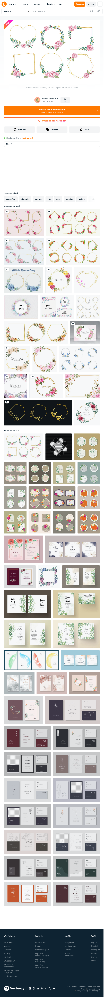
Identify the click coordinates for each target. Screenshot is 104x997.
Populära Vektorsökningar (41, 953)
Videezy (7, 948)
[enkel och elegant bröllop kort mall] (72, 709)
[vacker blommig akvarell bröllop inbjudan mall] (84, 682)
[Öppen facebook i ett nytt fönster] (30, 987)
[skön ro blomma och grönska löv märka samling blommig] (40, 496)
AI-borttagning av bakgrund (11, 970)
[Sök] (91, 11)
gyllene (82, 198)
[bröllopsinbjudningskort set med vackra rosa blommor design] (85, 331)
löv (49, 198)
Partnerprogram (41, 948)
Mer (61, 4)
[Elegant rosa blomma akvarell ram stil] (58, 279)
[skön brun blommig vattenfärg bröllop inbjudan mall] (19, 682)
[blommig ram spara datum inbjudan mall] (87, 411)
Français (92, 956)
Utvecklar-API (9, 959)
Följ (65, 101)
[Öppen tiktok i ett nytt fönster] (46, 987)
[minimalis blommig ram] (88, 306)
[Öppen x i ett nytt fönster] (50, 987)
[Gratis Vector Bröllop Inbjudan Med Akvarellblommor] (57, 306)
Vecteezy (7, 945)
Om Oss (67, 948)
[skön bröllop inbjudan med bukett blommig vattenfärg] (23, 548)
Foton (25, 4)
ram (58, 198)
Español (92, 945)
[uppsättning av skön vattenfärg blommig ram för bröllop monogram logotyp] (36, 331)
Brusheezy (8, 941)
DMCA (37, 945)
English (92, 941)
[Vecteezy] (4, 4)
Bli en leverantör (68, 953)
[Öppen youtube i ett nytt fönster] (54, 987)
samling (69, 198)
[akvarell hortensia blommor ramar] (23, 279)
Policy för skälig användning (85, 989)
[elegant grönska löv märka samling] (87, 445)
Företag (7, 952)
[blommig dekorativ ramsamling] (79, 358)
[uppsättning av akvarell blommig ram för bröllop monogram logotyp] (73, 250)
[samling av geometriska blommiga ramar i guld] (24, 221)
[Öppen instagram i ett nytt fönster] (34, 987)
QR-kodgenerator (11, 975)
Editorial (49, 4)
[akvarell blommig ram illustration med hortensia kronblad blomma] (15, 384)
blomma (38, 198)
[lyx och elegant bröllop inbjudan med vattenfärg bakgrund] (72, 548)
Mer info (9, 143)
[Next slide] (94, 198)
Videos (37, 4)
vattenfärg (10, 198)
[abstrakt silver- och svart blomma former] (58, 445)
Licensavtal (39, 941)
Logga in (91, 4)
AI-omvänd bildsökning (9, 964)
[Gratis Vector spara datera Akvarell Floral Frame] (21, 306)
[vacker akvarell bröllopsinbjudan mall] (80, 659)
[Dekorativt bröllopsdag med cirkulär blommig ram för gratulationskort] (46, 384)
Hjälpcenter (69, 941)
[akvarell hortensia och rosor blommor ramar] (24, 250)
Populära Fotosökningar (41, 959)
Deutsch (92, 952)
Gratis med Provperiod (52, 110)
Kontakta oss (69, 945)
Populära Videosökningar (41, 965)
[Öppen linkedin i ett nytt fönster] (38, 987)
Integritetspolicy (92, 987)
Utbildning (8, 956)
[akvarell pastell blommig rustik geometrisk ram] (17, 358)
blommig (25, 198)
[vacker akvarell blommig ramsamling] (23, 445)
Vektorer (12, 4)
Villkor (81, 987)
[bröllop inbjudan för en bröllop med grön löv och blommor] (81, 575)
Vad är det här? (27, 138)
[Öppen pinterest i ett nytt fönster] (42, 987)
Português (93, 948)
